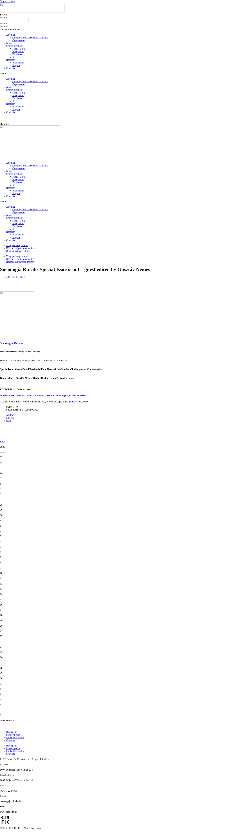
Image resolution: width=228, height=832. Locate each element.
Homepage (11, 732)
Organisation (18, 40)
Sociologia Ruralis (11, 343)
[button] (114, 23)
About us (10, 34)
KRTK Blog (18, 48)
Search (3, 14)
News (9, 43)
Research (10, 60)
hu (2, 123)
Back (2, 441)
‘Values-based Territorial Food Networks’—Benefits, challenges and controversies (43, 395)
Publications (18, 62)
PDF (8, 420)
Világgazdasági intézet (17, 245)
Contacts (10, 68)
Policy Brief (18, 51)
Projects (16, 65)
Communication (14, 46)
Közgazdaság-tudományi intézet (22, 248)
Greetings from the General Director (30, 37)
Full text (10, 417)
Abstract (10, 415)
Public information (15, 737)
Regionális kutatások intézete (20, 251)
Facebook (17, 54)
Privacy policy (13, 734)
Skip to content (7, 1)
